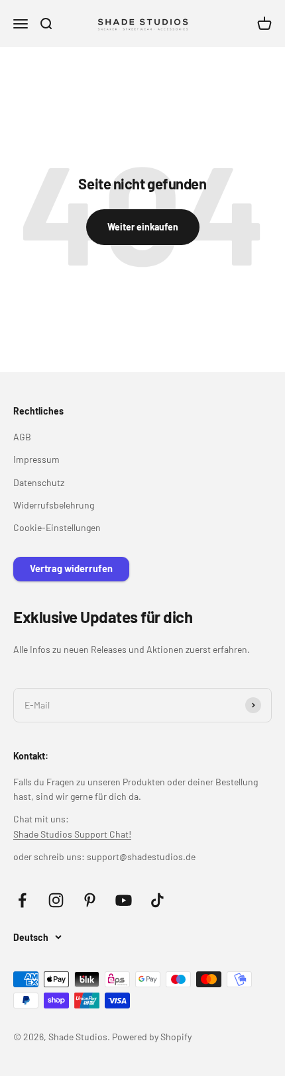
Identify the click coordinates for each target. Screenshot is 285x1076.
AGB (22, 436)
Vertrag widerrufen (71, 568)
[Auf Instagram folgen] (56, 900)
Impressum (36, 459)
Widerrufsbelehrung (53, 505)
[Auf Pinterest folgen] (90, 900)
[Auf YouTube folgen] (124, 900)
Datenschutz (38, 482)
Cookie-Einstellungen (57, 527)
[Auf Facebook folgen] (22, 900)
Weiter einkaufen (142, 226)
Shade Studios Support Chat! (72, 834)
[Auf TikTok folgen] (157, 900)
